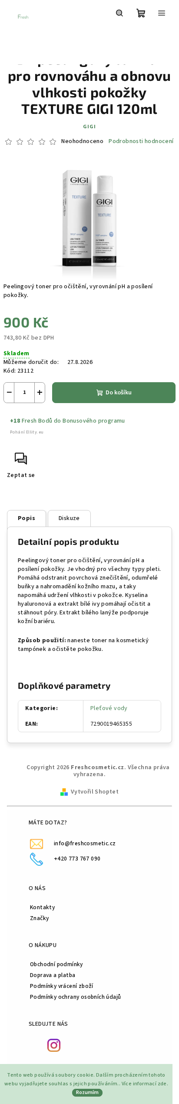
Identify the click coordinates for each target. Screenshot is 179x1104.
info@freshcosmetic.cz (85, 843)
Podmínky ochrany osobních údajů (75, 997)
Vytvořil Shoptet (95, 791)
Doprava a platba (52, 975)
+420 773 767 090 (77, 858)
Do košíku (119, 392)
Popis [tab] (26, 518)
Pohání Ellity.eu (26, 432)
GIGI (89, 126)
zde (162, 1083)
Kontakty (42, 907)
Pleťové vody (109, 708)
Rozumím (87, 1092)
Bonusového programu (94, 421)
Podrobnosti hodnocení (141, 141)
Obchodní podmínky (56, 964)
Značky (39, 918)
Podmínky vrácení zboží (61, 986)
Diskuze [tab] (69, 518)
